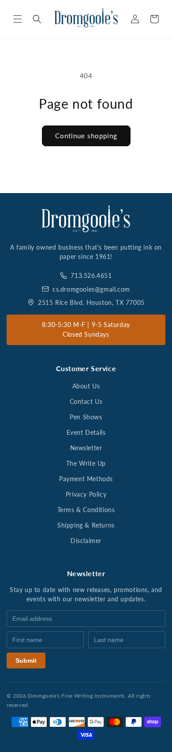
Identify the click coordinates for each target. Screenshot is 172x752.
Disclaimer (86, 540)
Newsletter (86, 448)
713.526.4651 (91, 275)
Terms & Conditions (86, 509)
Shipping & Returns (86, 525)
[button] (17, 19)
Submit (26, 660)
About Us (86, 386)
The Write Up (86, 463)
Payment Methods (86, 478)
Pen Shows (86, 417)
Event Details (86, 432)
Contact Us (86, 401)
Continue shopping (86, 136)
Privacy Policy (86, 494)
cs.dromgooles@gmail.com (91, 289)
